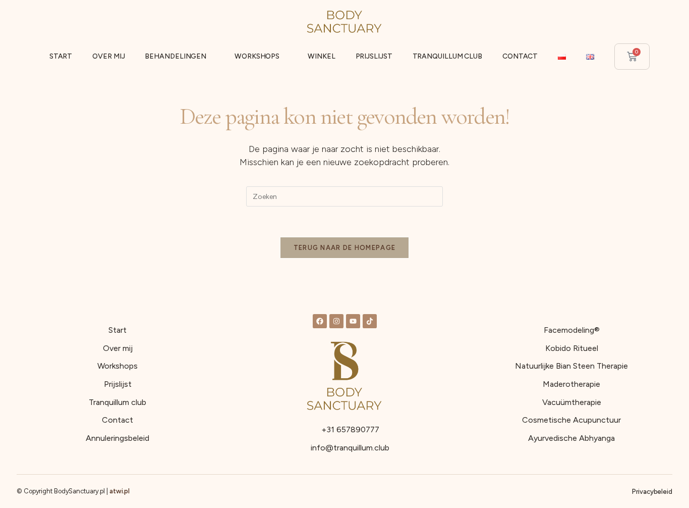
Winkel (321, 56)
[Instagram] (336, 321)
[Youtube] (353, 321)
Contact (520, 56)
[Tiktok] (370, 321)
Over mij (108, 56)
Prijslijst (374, 56)
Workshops (257, 56)
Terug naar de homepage (345, 247)
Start (61, 56)
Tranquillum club (447, 56)
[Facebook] (320, 321)
